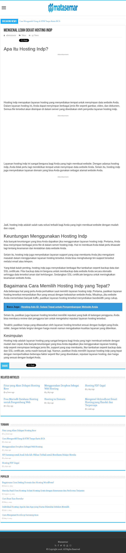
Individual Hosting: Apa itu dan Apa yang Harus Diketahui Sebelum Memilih (35, 506)
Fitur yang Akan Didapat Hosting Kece (19, 430)
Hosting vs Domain (54, 399)
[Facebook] (58, 545)
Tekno (24, 35)
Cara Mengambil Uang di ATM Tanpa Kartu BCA (39, 21)
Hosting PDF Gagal (95, 385)
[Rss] (55, 545)
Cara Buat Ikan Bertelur (13, 498)
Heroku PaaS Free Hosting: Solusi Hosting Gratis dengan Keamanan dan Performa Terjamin (43, 490)
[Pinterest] (64, 545)
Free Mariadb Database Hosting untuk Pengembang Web (21, 401)
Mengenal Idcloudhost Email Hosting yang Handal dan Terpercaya (101, 402)
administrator (11, 35)
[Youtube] (67, 545)
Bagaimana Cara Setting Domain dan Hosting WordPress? (28, 482)
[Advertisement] (63, 78)
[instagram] (70, 545)
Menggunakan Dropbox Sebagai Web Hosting (22, 446)
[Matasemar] (63, 7)
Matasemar (63, 541)
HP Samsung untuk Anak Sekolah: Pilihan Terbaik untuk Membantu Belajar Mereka (39, 454)
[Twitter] (61, 545)
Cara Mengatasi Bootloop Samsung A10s (20, 515)
